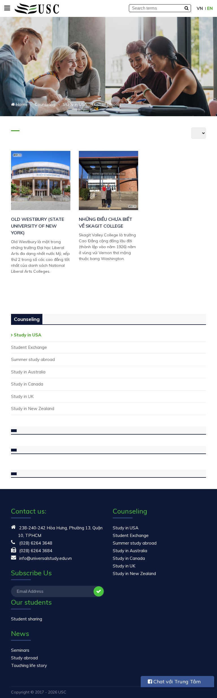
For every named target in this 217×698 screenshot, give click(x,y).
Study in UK (22, 396)
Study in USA (27, 335)
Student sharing (26, 619)
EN (210, 8)
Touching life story (29, 665)
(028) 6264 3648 (35, 543)
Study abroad (24, 657)
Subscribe (99, 591)
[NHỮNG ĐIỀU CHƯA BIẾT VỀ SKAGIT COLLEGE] (108, 180)
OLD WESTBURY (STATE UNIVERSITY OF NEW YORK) (37, 225)
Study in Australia (28, 372)
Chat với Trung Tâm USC (174, 682)
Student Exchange (29, 347)
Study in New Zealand (32, 408)
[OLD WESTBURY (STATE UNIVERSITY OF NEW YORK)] (40, 180)
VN (200, 8)
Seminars (20, 650)
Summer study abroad (33, 359)
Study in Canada (27, 384)
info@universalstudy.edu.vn (45, 558)
